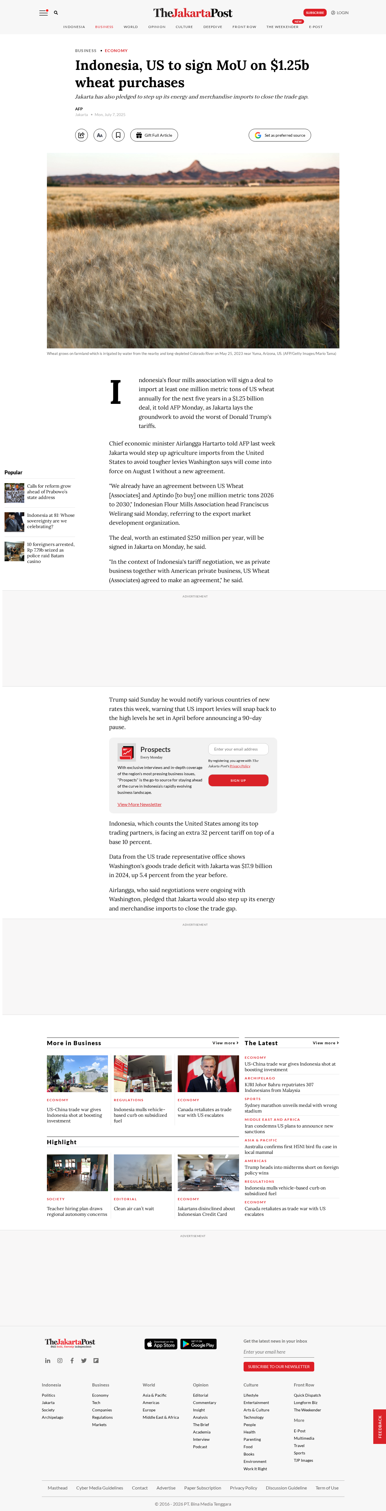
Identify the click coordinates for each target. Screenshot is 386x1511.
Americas (151, 1402)
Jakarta (48, 1402)
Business (104, 27)
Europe (149, 1409)
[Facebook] (72, 1360)
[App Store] (161, 1343)
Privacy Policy (240, 766)
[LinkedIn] (48, 1360)
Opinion (201, 1384)
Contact (140, 1487)
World (131, 27)
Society (48, 1409)
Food (248, 1446)
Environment (255, 1461)
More (299, 1420)
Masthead (58, 1487)
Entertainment (256, 1402)
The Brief (201, 1424)
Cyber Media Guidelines (99, 1487)
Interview (201, 1439)
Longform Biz (305, 1402)
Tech (96, 1402)
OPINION (157, 27)
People (250, 1424)
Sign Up (238, 780)
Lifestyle (251, 1395)
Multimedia (304, 1438)
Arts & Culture (256, 1409)
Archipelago (52, 1417)
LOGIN (342, 12)
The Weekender (282, 27)
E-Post (316, 27)
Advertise (166, 1487)
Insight (199, 1409)
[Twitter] (84, 1360)
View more (224, 1042)
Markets (99, 1424)
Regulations (102, 1417)
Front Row (244, 27)
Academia (202, 1431)
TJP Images (303, 1460)
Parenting (252, 1439)
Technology (254, 1417)
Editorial (200, 1395)
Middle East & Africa (161, 1417)
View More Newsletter (140, 804)
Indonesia (74, 27)
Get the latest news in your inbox (275, 1340)
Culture (251, 1384)
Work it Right (255, 1468)
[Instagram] (60, 1360)
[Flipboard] (96, 1360)
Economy (116, 50)
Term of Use (327, 1487)
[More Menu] (43, 13)
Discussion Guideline (286, 1487)
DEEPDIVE (213, 27)
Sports (299, 1452)
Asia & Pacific (155, 1395)
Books (249, 1454)
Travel (299, 1445)
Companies (102, 1409)
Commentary (204, 1402)
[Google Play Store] (198, 1344)
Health (249, 1431)
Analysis (200, 1417)
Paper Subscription (202, 1487)
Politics (48, 1395)
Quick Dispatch (307, 1395)
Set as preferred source (285, 135)
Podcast (200, 1446)
